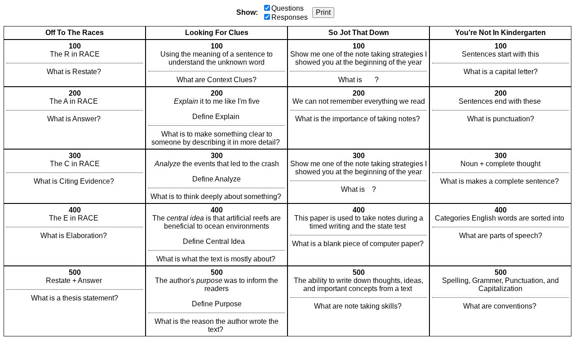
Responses (289, 17)
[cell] (75, 63)
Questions (287, 8)
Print (323, 12)
